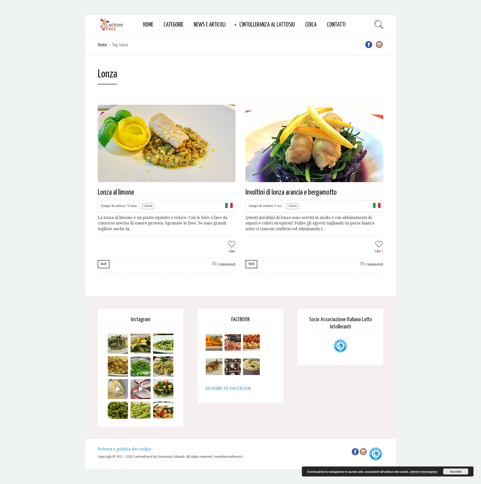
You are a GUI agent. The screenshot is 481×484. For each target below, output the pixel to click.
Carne (148, 206)
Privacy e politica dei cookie (124, 449)
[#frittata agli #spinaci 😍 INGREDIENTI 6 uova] (141, 344)
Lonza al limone (116, 192)
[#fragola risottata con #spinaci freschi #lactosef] (163, 344)
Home (148, 25)
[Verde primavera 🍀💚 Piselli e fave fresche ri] (118, 412)
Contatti (336, 25)
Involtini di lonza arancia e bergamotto (291, 192)
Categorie (173, 25)
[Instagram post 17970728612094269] (141, 389)
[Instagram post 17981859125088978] (118, 389)
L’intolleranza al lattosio (267, 25)
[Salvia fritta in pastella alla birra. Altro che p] (163, 366)
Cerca (311, 25)
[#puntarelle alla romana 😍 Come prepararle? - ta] (141, 412)
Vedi (103, 264)
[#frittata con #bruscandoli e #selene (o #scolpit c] (118, 366)
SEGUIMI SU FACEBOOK (228, 388)
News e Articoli (209, 25)
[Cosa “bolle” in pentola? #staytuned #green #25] (141, 366)
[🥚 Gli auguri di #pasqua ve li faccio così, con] (163, 389)
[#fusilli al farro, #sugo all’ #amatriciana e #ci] (163, 412)
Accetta (455, 471)
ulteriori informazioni (423, 471)
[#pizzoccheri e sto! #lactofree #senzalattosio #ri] (118, 344)
